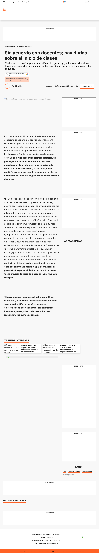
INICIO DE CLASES (74, 471)
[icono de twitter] (85, 9)
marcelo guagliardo (69, 474)
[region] (39, 188)
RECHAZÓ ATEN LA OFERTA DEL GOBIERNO (18, 46)
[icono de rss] (94, 9)
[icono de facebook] (81, 9)
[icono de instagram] (89, 9)
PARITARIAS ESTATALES (28, 345)
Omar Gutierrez (87, 471)
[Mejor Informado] (49, 9)
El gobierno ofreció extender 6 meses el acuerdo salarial (29, 350)
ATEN (64, 471)
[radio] (58, 2)
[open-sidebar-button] (4, 9)
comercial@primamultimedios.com (46, 534)
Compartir (85, 86)
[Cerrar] (27, 79)
